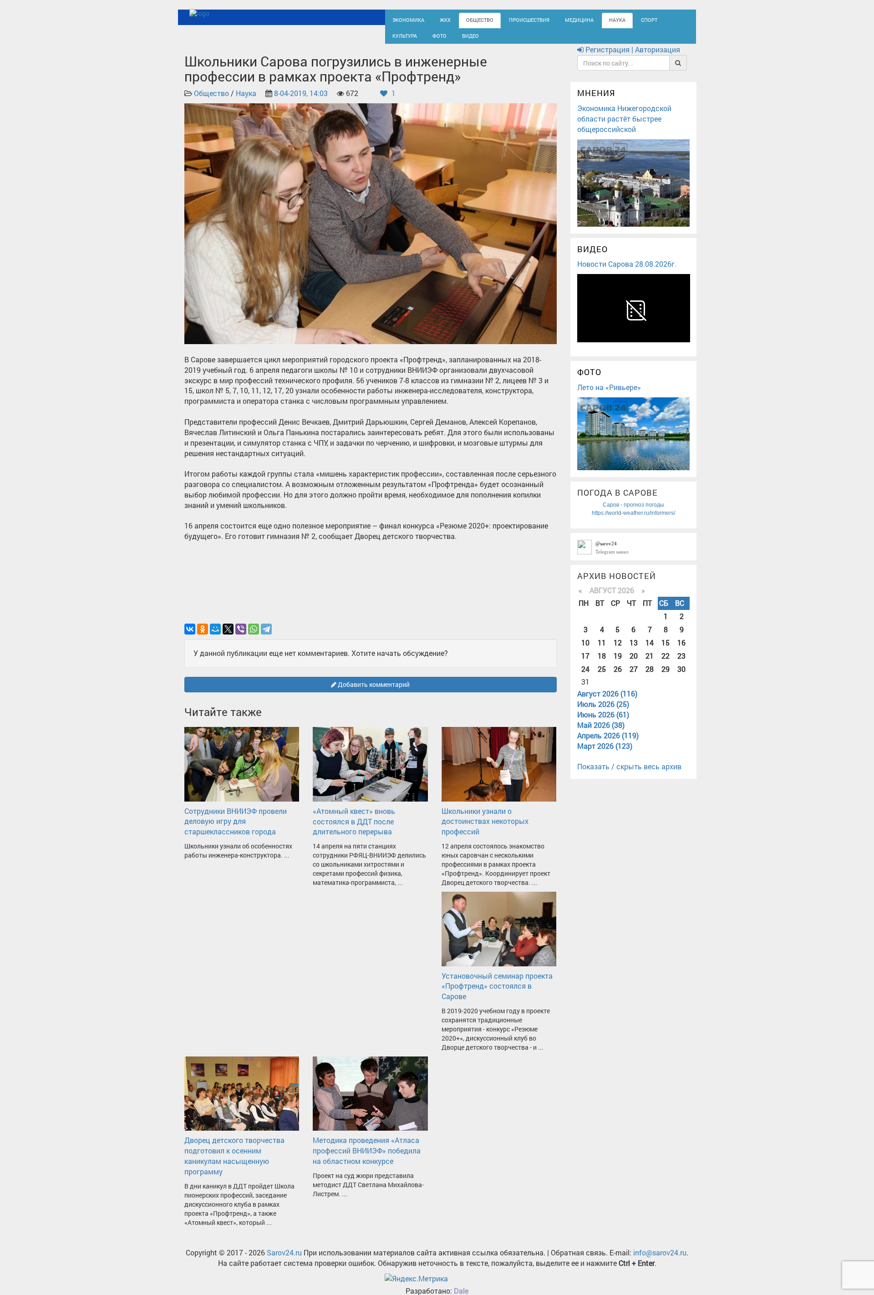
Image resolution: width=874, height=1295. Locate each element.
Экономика (405, 19)
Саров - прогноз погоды (633, 512)
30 (681, 676)
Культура (650, 19)
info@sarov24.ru (659, 1260)
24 (585, 676)
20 (634, 663)
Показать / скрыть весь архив (629, 774)
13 (634, 650)
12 (618, 650)
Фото (397, 39)
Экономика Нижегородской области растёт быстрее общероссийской (624, 126)
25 (602, 676)
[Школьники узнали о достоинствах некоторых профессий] (499, 771)
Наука (589, 19)
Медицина (555, 19)
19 (618, 663)
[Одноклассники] (202, 636)
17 (585, 663)
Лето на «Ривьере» (609, 395)
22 (665, 663)
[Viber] (240, 636)
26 (618, 676)
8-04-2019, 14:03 (301, 101)
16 (681, 650)
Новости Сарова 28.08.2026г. (626, 272)
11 (602, 650)
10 (585, 650)
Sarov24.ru (284, 1260)
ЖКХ (437, 19)
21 (649, 663)
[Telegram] (266, 636)
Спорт (618, 19)
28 (649, 676)
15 (665, 650)
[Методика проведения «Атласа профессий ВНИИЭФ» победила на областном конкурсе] (370, 1100)
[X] (228, 636)
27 (634, 676)
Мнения (596, 101)
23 (681, 663)
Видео (425, 39)
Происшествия (512, 19)
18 (602, 663)
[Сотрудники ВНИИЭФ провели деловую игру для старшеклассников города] (241, 771)
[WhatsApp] (253, 636)
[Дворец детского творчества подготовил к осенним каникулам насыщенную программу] (241, 1100)
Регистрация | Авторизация (632, 57)
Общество (469, 19)
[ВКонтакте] (189, 636)
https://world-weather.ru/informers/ (633, 521)
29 (665, 676)
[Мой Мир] (215, 636)
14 (649, 650)
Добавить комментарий (373, 692)
